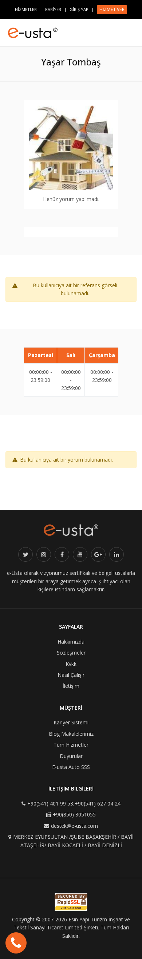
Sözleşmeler (71, 652)
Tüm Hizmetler (71, 744)
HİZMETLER (26, 9)
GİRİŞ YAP (79, 9)
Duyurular (71, 756)
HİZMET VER (112, 9)
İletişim (71, 685)
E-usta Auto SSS (71, 766)
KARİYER (53, 9)
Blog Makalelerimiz (71, 733)
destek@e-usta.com (74, 825)
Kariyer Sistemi (71, 722)
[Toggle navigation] (133, 29)
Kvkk (71, 663)
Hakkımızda (71, 641)
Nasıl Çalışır (71, 674)
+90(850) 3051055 (74, 814)
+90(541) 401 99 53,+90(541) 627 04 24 (74, 803)
